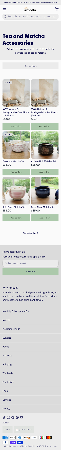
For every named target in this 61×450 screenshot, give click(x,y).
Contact (7, 400)
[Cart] (55, 9)
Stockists (7, 355)
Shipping (7, 364)
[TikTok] (4, 417)
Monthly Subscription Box (16, 311)
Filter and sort (30, 66)
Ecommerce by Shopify (18, 446)
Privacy (6, 409)
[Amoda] (30, 9)
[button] (16, 126)
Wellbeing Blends (11, 329)
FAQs (5, 391)
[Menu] (6, 9)
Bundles (7, 338)
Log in (7, 430)
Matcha (6, 320)
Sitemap (6, 422)
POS (4, 446)
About (6, 347)
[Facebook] (12, 417)
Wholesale (8, 373)
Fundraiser (8, 382)
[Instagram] (8, 417)
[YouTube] (21, 417)
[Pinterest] (17, 417)
